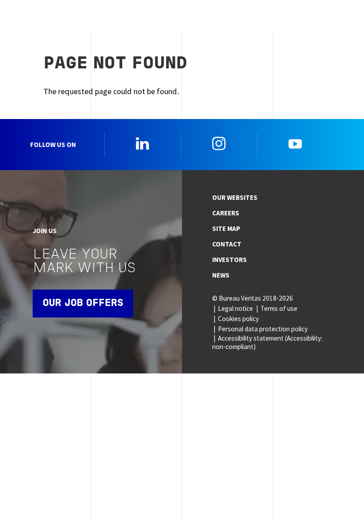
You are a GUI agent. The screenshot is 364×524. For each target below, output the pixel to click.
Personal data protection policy (263, 329)
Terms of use (279, 308)
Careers (225, 213)
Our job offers (83, 303)
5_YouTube (295, 143)
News (220, 275)
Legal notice (235, 308)
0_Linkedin (142, 143)
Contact (226, 244)
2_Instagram (219, 143)
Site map (226, 228)
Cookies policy (238, 318)
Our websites (234, 197)
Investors (229, 259)
